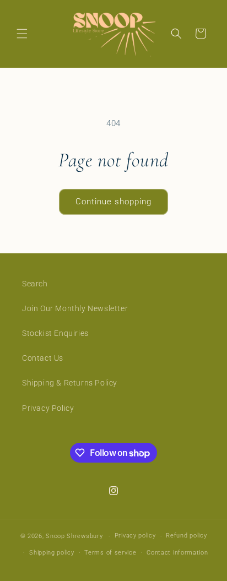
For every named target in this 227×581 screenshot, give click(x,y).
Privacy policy (135, 535)
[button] (22, 33)
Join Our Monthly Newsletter (75, 308)
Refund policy (186, 535)
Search (35, 283)
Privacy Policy (48, 408)
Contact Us (42, 358)
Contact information (177, 552)
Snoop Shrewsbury (74, 536)
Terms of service (110, 552)
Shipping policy (51, 552)
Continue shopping (113, 202)
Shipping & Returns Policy (69, 382)
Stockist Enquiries (55, 333)
